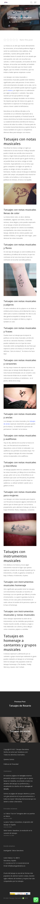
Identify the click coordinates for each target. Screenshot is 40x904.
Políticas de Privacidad (11, 764)
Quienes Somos (9, 759)
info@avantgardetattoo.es (16, 866)
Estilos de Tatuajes (20, 12)
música (10, 90)
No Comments (26, 22)
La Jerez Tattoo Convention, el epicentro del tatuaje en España (18, 823)
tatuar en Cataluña (10, 781)
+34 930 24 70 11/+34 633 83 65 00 (17, 863)
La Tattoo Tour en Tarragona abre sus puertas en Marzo (19, 815)
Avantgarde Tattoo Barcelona (13, 850)
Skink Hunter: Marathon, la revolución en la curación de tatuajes (18, 832)
